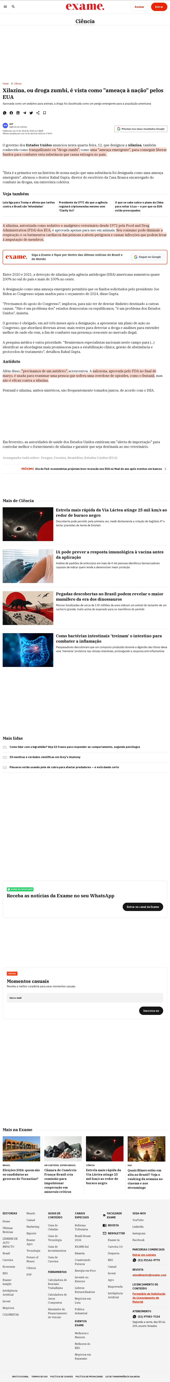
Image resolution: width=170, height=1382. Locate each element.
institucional (20, 1376)
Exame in (114, 1240)
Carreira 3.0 (115, 1246)
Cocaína (60, 458)
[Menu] (5, 7)
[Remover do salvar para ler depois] (44, 113)
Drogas (46, 458)
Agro (111, 1280)
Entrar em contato (144, 1254)
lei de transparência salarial (122, 1376)
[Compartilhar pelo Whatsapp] (5, 113)
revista (113, 1225)
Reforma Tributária (81, 1227)
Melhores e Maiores (82, 1335)
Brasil (6, 1253)
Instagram (138, 1233)
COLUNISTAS (11, 1314)
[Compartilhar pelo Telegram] (25, 113)
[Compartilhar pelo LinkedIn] (18, 113)
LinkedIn (138, 1226)
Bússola (80, 1253)
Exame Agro (31, 1242)
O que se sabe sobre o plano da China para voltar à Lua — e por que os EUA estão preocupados (139, 206)
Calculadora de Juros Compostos (57, 1298)
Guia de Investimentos (57, 1248)
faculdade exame (114, 1215)
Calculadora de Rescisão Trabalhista (57, 1284)
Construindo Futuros (82, 1262)
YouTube (138, 1220)
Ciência (85, 21)
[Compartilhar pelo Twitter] (31, 113)
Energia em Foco (85, 1270)
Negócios (8, 1308)
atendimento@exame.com (149, 1275)
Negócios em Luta (83, 1300)
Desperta (113, 1253)
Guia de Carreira (53, 1259)
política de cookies (61, 1376)
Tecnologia (33, 1250)
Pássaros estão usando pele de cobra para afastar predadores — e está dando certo (64, 767)
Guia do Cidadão (53, 1227)
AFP (11, 124)
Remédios (75, 458)
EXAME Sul (82, 1246)
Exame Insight (7, 1282)
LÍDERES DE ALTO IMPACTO (10, 1242)
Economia (9, 1266)
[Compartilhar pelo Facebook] (11, 113)
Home (6, 83)
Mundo (31, 1213)
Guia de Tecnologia (55, 1238)
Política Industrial (81, 1311)
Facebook (138, 1240)
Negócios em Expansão (83, 1356)
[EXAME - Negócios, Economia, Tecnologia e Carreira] (85, 7)
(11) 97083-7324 (149, 1316)
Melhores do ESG (82, 1346)
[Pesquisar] (13, 7)
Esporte (31, 1233)
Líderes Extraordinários (85, 1290)
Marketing (33, 1226)
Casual (31, 1220)
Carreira (8, 1260)
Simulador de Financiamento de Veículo (57, 1313)
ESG (5, 1273)
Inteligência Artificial (10, 1292)
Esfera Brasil (68, 1165)
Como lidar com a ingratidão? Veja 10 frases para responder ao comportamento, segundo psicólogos (75, 747)
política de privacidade (89, 1376)
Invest (6, 1301)
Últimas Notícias (8, 1230)
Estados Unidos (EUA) (100, 458)
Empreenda (115, 1286)
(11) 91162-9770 (149, 1260)
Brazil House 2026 (83, 1238)
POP (29, 1274)
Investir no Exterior (81, 1279)
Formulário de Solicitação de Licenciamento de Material (148, 1297)
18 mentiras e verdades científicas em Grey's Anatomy (45, 757)
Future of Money (32, 1259)
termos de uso (39, 1376)
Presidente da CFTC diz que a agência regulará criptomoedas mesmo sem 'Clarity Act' (83, 206)
